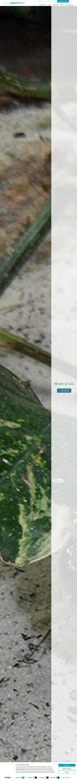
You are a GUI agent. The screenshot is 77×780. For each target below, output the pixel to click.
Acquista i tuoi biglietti (63, 1)
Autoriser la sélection (67, 768)
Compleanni (46, 1)
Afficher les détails (66, 777)
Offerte (62, 4)
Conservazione (69, 4)
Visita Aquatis (42, 4)
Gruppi (49, 4)
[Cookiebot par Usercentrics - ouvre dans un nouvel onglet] (8, 778)
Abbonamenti (40, 1)
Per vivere (55, 4)
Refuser (67, 772)
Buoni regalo (53, 1)
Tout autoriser (67, 765)
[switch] (35, 778)
